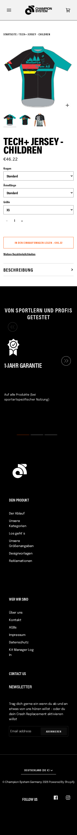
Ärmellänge (9, 185)
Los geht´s (17, 533)
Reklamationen (20, 561)
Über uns (15, 612)
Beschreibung (18, 269)
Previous (11, 327)
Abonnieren (53, 731)
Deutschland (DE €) (37, 770)
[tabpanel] (37, 369)
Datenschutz (18, 642)
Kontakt (15, 620)
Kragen (7, 168)
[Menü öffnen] (13, 10)
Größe (6, 202)
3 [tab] (48, 435)
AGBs (12, 627)
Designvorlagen (21, 553)
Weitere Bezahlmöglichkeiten (19, 254)
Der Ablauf (17, 513)
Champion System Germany (23, 782)
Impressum (17, 635)
